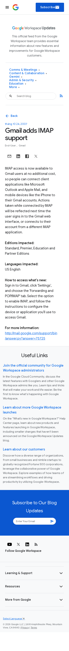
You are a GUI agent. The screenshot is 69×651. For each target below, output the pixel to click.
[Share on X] (35, 156)
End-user (10, 145)
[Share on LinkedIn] (18, 156)
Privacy (25, 627)
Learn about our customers (24, 449)
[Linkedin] (27, 544)
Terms (34, 627)
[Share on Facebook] (27, 156)
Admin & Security (23, 80)
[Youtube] (9, 544)
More (14, 87)
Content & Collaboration (28, 73)
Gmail (22, 145)
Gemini (15, 77)
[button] (34, 573)
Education (17, 83)
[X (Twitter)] (18, 544)
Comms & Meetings (24, 70)
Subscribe (50, 7)
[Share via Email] (9, 156)
